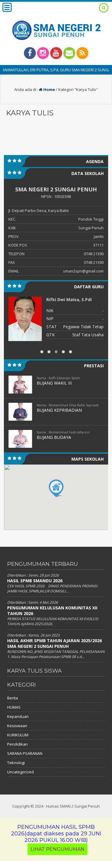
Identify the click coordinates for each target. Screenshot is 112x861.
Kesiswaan (17, 725)
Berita (12, 698)
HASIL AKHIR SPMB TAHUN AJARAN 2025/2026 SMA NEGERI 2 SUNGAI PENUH (54, 643)
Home (48, 89)
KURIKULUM (17, 735)
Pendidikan (17, 744)
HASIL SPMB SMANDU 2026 (34, 580)
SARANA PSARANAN (24, 753)
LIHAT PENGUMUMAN (57, 849)
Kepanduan (18, 716)
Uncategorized (20, 772)
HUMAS (14, 707)
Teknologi (16, 762)
